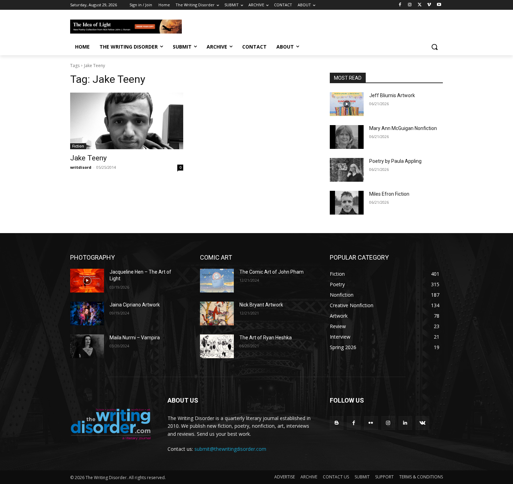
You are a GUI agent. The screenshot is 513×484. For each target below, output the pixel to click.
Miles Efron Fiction (389, 194)
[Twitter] (420, 5)
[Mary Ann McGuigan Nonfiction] (347, 137)
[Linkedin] (405, 423)
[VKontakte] (422, 423)
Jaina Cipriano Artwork (135, 305)
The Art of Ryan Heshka (265, 337)
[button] (434, 46)
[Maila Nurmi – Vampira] (87, 346)
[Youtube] (439, 5)
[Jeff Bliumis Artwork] (347, 104)
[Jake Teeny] (126, 121)
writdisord (80, 167)
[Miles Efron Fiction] (347, 203)
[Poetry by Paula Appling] (347, 170)
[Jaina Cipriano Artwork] (87, 313)
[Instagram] (410, 5)
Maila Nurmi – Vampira (135, 337)
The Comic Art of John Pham (271, 272)
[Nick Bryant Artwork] (217, 313)
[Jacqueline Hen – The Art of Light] (87, 280)
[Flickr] (371, 423)
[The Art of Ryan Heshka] (217, 346)
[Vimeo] (429, 5)
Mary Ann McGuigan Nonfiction (403, 128)
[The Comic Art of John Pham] (217, 280)
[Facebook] (400, 5)
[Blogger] (336, 423)
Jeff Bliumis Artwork (392, 95)
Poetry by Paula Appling (395, 161)
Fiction (78, 146)
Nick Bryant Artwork (261, 305)
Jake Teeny (88, 158)
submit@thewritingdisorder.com (230, 449)
